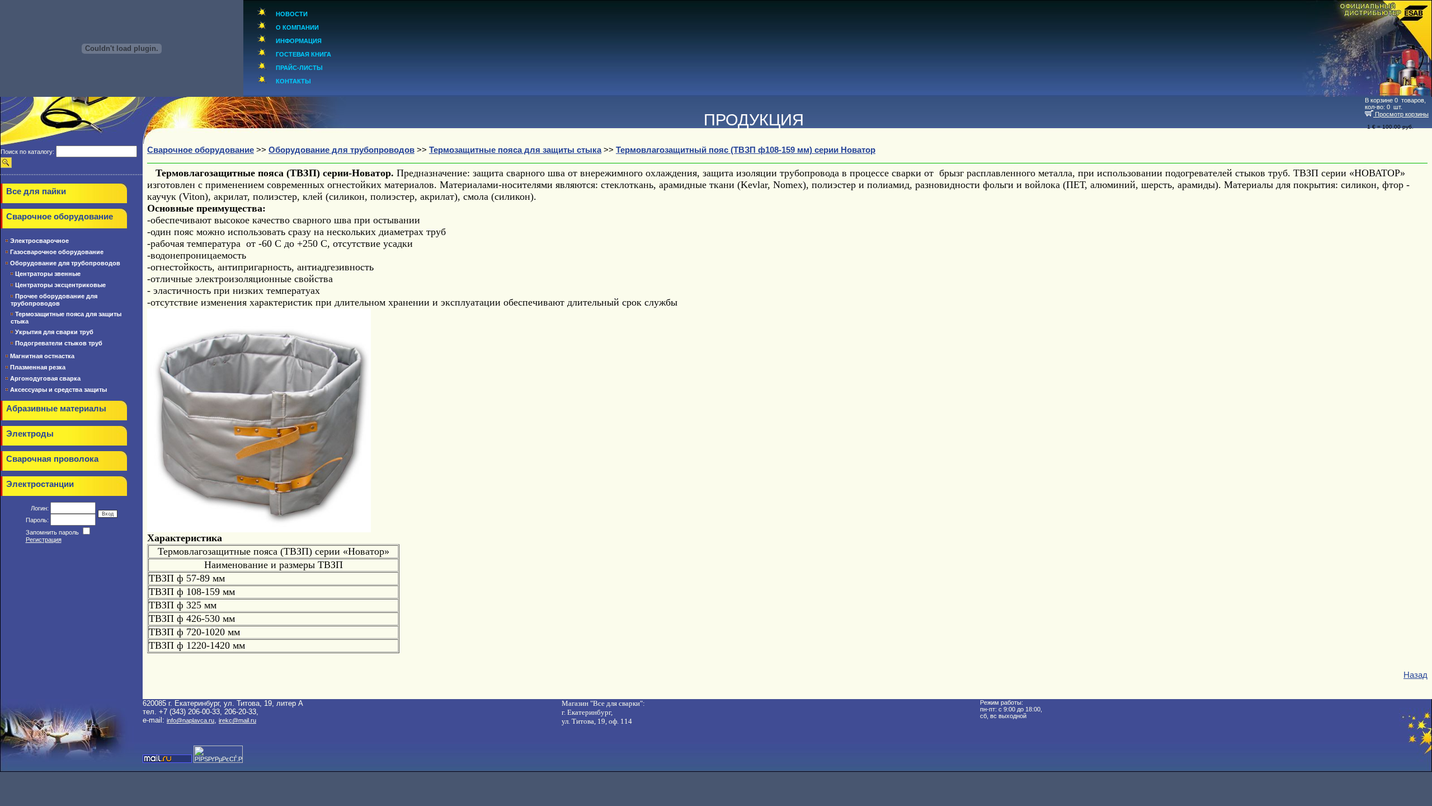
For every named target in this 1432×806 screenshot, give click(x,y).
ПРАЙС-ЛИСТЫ (299, 67)
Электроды (30, 433)
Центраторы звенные (48, 273)
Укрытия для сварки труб (54, 332)
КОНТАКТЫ (293, 81)
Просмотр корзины (1401, 114)
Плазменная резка (37, 367)
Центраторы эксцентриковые (60, 285)
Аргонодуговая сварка (45, 378)
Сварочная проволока (52, 458)
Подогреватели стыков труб (58, 343)
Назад (1415, 675)
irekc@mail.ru (237, 720)
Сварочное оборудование (59, 216)
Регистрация (44, 539)
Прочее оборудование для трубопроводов (54, 300)
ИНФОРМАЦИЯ (299, 41)
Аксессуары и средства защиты (58, 389)
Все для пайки (36, 191)
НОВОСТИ (292, 14)
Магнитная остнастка (42, 356)
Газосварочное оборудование (56, 252)
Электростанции (40, 484)
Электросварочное (39, 240)
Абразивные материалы (56, 408)
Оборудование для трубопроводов (65, 263)
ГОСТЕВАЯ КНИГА (303, 54)
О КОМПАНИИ (297, 27)
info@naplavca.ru (190, 720)
